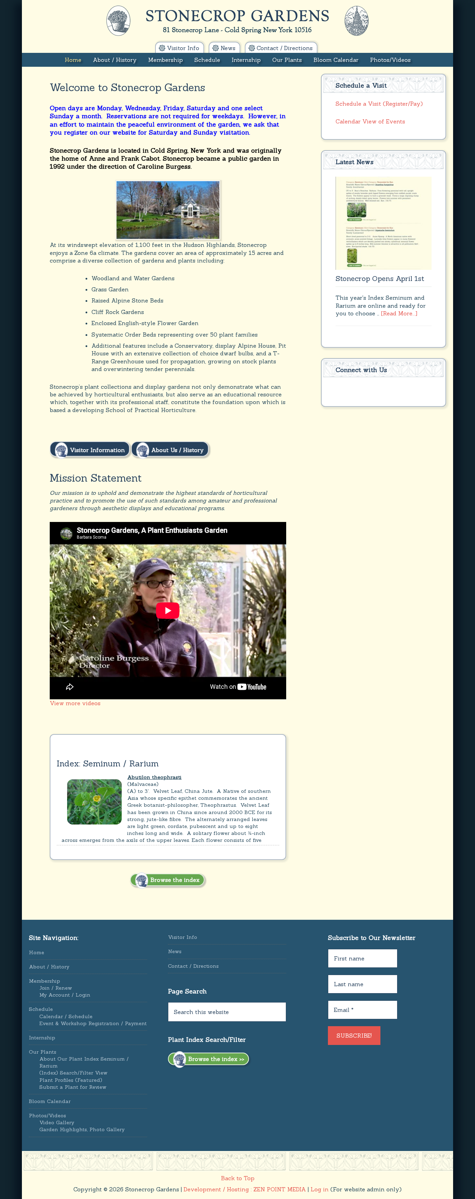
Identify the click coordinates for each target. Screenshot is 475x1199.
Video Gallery (56, 1122)
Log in (320, 1189)
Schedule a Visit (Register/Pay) (379, 103)
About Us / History (177, 449)
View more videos (75, 703)
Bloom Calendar (50, 1101)
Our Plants (42, 1052)
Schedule (41, 1009)
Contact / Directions (193, 966)
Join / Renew (55, 988)
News (175, 951)
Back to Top (238, 1178)
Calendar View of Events (370, 121)
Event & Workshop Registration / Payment (93, 1023)
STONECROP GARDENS (237, 20)
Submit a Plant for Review (72, 1087)
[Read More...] (399, 313)
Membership (44, 981)
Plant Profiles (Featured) (70, 1080)
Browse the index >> (215, 1058)
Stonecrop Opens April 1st (380, 278)
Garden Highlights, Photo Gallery (81, 1129)
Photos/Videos (47, 1115)
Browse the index (174, 879)
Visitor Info (182, 937)
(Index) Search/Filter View (73, 1073)
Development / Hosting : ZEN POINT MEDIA (245, 1189)
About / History (49, 967)
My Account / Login (64, 995)
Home (36, 952)
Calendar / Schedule (65, 1016)
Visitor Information (96, 449)
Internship (42, 1038)
